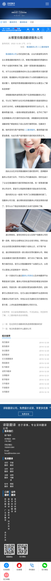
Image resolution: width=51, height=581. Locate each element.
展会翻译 (9, 503)
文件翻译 (6, 470)
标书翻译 (6, 485)
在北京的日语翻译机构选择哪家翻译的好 (25, 324)
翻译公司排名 (27, 276)
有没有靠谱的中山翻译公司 (20, 328)
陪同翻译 (5, 503)
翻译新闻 (23, 22)
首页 (5, 22)
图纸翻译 (11, 485)
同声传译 (9, 525)
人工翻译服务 (43, 46)
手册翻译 (11, 463)
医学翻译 (11, 470)
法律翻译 (6, 476)
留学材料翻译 (12, 505)
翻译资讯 (13, 22)
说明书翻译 (11, 477)
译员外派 (5, 536)
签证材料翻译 (15, 505)
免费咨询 (25, 414)
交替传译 (9, 514)
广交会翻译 (5, 515)
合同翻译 (6, 463)
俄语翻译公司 (32, 46)
